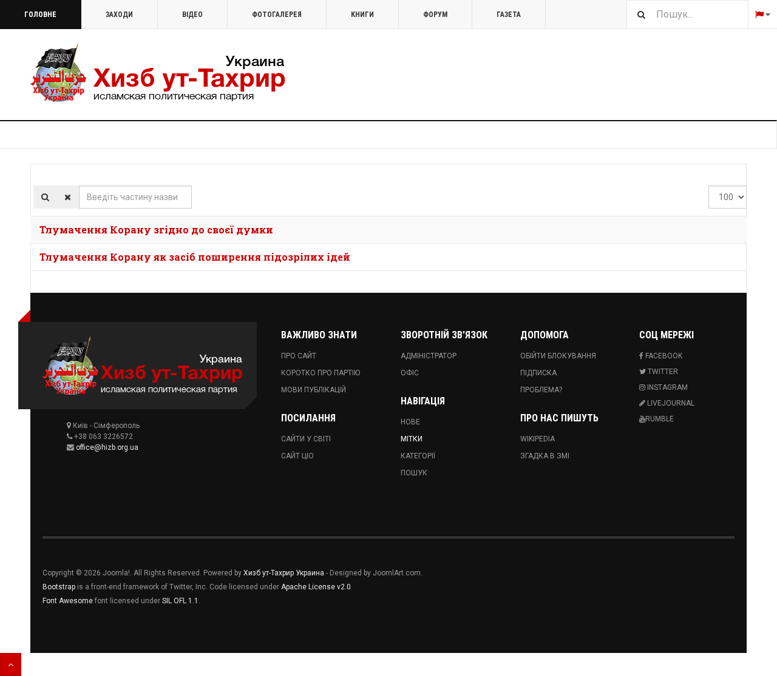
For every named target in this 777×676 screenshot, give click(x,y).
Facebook (662, 356)
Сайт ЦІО (297, 456)
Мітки (411, 439)
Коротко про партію (320, 373)
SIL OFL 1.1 (180, 601)
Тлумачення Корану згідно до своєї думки (156, 229)
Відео (192, 14)
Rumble (659, 419)
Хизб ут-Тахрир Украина (283, 573)
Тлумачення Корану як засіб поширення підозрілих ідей (194, 256)
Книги (362, 14)
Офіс (410, 373)
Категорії (418, 456)
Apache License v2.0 (316, 587)
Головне (40, 14)
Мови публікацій (313, 390)
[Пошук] (45, 197)
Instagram (666, 387)
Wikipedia (537, 439)
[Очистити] (67, 197)
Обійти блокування (558, 356)
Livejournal (669, 403)
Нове (410, 422)
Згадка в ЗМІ (544, 456)
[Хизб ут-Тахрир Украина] (157, 73)
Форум (435, 14)
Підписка (538, 373)
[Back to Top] (10, 664)
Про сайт (298, 356)
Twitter (662, 371)
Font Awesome (67, 601)
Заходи (119, 14)
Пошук (414, 473)
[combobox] (687, 14)
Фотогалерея (277, 14)
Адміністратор (428, 356)
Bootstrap (58, 587)
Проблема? (541, 390)
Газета (509, 14)
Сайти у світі (306, 439)
